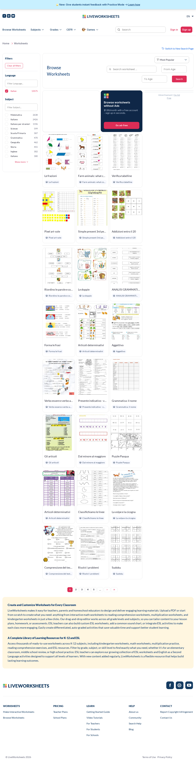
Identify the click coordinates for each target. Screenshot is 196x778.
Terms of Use (149, 757)
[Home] (101, 16)
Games (91, 29)
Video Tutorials (95, 717)
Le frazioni (50, 176)
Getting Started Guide (98, 711)
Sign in (174, 29)
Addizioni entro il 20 (124, 231)
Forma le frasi (52, 345)
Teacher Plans (60, 711)
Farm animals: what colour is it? (92, 176)
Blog (131, 729)
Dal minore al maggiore (92, 456)
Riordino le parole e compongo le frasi (58, 289)
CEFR (69, 29)
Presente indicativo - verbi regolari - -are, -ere (92, 400)
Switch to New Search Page (179, 48)
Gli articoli (50, 456)
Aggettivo (118, 345)
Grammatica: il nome (124, 400)
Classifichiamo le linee (91, 512)
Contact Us (166, 717)
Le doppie (84, 289)
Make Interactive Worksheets (18, 711)
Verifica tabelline (122, 176)
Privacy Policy (164, 757)
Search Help (135, 723)
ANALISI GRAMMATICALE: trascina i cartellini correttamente (126, 289)
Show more (20, 162)
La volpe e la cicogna (124, 512)
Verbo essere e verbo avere (58, 400)
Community (135, 717)
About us (133, 711)
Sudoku (116, 567)
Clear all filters (14, 65)
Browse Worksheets (14, 29)
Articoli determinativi (91, 345)
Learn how (134, 4)
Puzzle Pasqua (120, 456)
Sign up (186, 29)
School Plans (60, 717)
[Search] (119, 29)
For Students (93, 729)
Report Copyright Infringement (176, 711)
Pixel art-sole (52, 231)
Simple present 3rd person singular (92, 231)
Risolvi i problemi (88, 567)
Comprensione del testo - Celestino (58, 567)
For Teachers (93, 723)
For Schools (93, 735)
